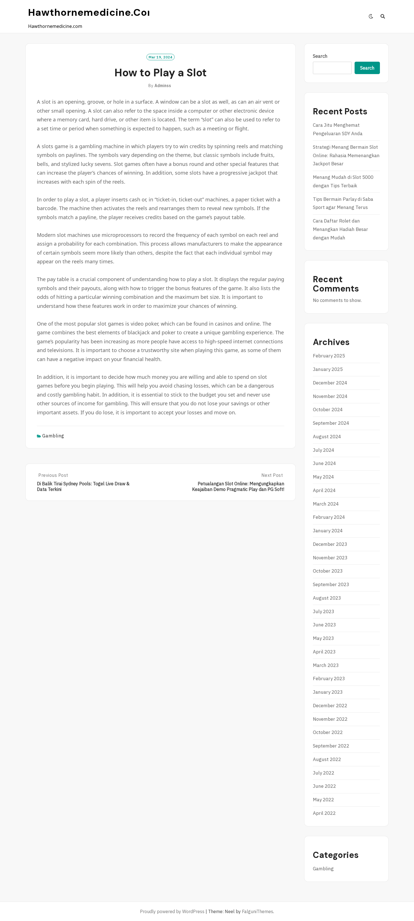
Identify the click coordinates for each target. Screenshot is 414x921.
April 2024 (324, 490)
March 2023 (326, 665)
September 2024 (331, 423)
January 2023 (328, 692)
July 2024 (323, 450)
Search (320, 56)
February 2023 (329, 678)
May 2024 (323, 477)
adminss (163, 85)
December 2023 (330, 544)
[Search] (382, 16)
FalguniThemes (257, 911)
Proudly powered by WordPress (172, 911)
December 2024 (330, 383)
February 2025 (329, 356)
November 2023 (330, 558)
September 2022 (331, 746)
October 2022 (328, 732)
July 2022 (323, 773)
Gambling (53, 436)
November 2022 (330, 719)
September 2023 (331, 584)
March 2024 (326, 504)
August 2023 (327, 598)
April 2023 (324, 652)
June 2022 (324, 786)
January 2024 (328, 531)
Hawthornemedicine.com (92, 12)
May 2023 (323, 638)
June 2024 (324, 463)
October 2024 (328, 409)
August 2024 (327, 436)
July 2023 (323, 611)
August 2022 (327, 759)
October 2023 (328, 571)
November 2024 (330, 396)
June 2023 (324, 625)
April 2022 (324, 813)
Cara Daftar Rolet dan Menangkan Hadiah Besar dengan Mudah (340, 229)
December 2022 (330, 705)
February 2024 (329, 517)
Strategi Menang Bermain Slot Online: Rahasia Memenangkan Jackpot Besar (346, 155)
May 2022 (323, 800)
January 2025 (328, 369)
